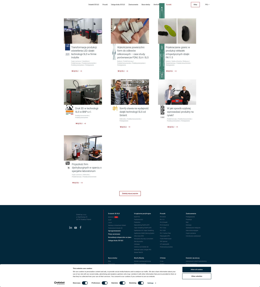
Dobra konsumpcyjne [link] (192, 230)
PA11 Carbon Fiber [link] (165, 233)
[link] (59, 283)
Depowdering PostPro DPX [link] (141, 225)
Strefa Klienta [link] (158, 4)
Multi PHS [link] (137, 217)
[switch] (105, 283)
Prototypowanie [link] (190, 217)
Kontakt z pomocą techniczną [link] (142, 261)
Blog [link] (109, 261)
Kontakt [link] (168, 4)
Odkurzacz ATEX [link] (139, 236)
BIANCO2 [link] (111, 217)
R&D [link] (187, 222)
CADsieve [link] (137, 244)
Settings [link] (150, 283)
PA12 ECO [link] (163, 217)
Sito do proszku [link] (138, 241)
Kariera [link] (162, 264)
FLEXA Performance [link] (165, 238)
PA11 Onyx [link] (163, 227)
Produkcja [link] (189, 219)
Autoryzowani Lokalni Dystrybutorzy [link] (196, 261)
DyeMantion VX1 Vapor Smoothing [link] (144, 230)
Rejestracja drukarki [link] (140, 264)
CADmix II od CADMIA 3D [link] (141, 247)
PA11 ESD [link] (163, 230)
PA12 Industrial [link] (164, 225)
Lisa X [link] (110, 222)
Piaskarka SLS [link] (138, 219)
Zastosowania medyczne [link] (193, 227)
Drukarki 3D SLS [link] (94, 4)
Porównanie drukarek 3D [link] (115, 228)
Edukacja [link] (188, 225)
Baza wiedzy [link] (146, 4)
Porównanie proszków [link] (166, 247)
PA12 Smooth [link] (163, 222)
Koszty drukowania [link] (191, 264)
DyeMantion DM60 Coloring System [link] (144, 233)
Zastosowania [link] (133, 4)
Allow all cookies (197, 269)
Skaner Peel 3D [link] (138, 252)
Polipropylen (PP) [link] (165, 236)
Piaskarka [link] (137, 222)
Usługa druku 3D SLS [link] (118, 4)
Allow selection (196, 276)
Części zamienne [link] (191, 233)
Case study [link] (111, 264)
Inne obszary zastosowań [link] (193, 236)
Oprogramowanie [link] (114, 231)
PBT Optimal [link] (163, 241)
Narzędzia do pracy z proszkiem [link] (143, 238)
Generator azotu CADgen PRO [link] (142, 249)
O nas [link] (161, 261)
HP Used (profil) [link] (164, 244)
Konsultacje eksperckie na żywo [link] (119, 237)
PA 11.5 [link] (162, 219)
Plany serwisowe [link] (114, 234)
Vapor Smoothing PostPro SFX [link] (142, 227)
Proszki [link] (105, 4)
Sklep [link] (195, 4)
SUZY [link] (109, 220)
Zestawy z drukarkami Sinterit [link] (117, 225)
